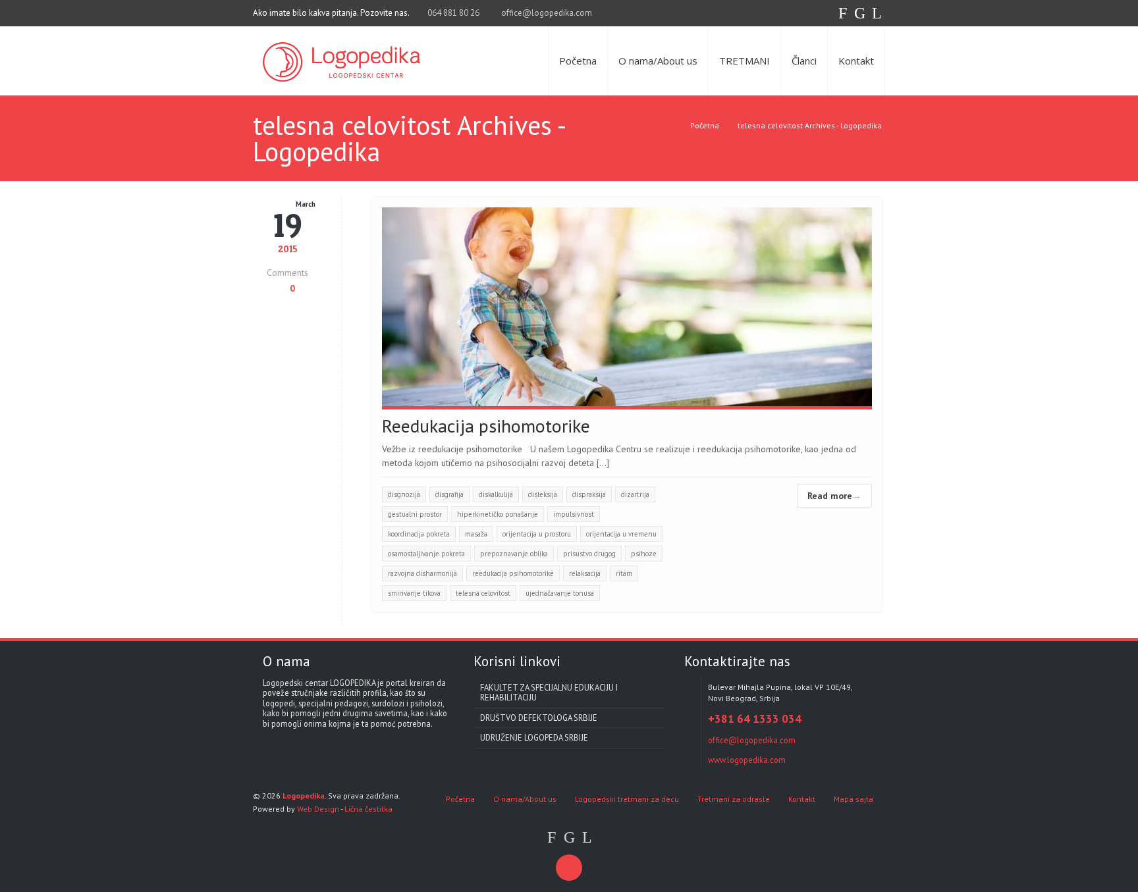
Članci (804, 60)
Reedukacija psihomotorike (486, 425)
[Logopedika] (341, 60)
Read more (834, 496)
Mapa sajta (853, 799)
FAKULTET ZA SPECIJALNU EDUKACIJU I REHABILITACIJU (549, 692)
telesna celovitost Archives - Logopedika (810, 125)
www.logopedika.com (747, 759)
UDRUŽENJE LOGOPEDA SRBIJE (534, 737)
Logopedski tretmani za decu (627, 799)
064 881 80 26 (452, 12)
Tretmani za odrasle (733, 799)
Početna (578, 60)
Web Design (318, 809)
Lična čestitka (368, 809)
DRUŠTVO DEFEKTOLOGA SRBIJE (538, 717)
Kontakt (856, 60)
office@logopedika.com (546, 12)
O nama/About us (657, 60)
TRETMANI (744, 60)
